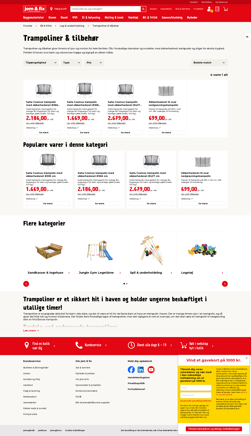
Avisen (153, 9)
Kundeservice (222, 2)
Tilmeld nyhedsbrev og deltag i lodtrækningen (214, 429)
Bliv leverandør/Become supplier (93, 402)
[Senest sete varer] (248, 36)
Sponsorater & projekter (88, 385)
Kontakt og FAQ (31, 379)
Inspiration (166, 9)
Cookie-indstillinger (75, 430)
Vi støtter (198, 9)
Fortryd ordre (30, 414)
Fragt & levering (31, 391)
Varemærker (29, 402)
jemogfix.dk (29, 430)
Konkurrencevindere (86, 391)
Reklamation (30, 396)
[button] (124, 283)
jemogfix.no (56, 430)
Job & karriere (182, 9)
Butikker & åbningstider (36, 367)
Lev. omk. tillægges (35, 123)
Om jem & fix (82, 379)
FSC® (78, 396)
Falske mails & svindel (34, 408)
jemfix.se (42, 430)
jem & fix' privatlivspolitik (231, 393)
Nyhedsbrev (206, 2)
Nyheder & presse (85, 373)
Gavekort (194, 2)
